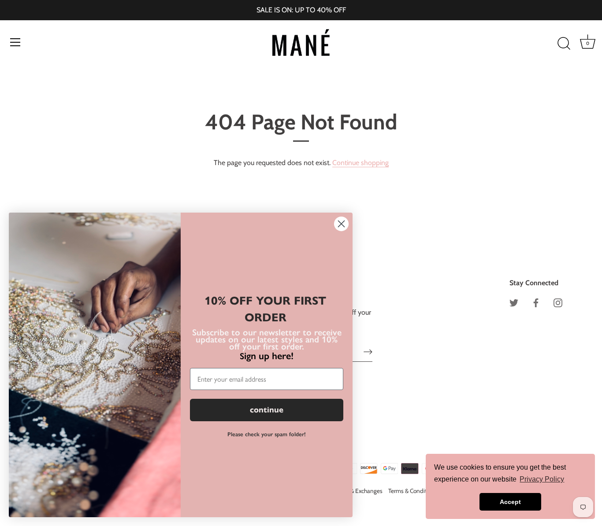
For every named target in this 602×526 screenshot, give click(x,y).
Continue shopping (360, 162)
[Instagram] (558, 302)
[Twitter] (513, 302)
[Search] (563, 43)
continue (266, 410)
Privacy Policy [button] (542, 479)
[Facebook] (535, 302)
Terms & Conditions (413, 490)
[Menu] (15, 42)
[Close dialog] (341, 224)
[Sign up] (368, 352)
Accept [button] (510, 501)
